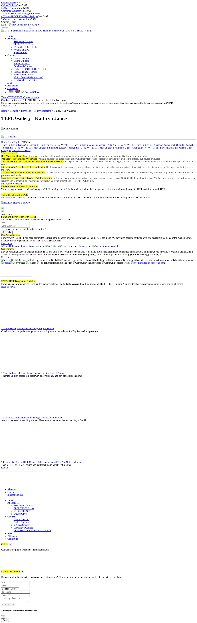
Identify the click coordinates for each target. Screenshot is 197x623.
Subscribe (6, 232)
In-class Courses (15, 495)
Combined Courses (10, 11)
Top (15, 142)
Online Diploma (9, 5)
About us (11, 489)
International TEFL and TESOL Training (71, 30)
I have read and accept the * (25, 229)
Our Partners (7, 249)
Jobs (9, 83)
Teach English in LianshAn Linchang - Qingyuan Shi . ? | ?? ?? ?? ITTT (36, 145)
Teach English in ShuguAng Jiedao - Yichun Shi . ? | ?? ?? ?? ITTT (65, 147)
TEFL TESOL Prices (24, 44)
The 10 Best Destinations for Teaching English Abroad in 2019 (31, 417)
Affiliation (12, 536)
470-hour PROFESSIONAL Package (19, 16)
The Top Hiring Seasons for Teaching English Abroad (27, 328)
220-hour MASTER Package (15, 13)
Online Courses (8, 2)
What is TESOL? (22, 49)
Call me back (8, 604)
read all (4, 467)
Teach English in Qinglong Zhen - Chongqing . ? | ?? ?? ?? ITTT (129, 147)
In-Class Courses (9, 8)
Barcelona (26, 111)
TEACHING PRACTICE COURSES (32, 530)
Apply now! (7, 214)
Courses (11, 55)
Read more (6, 243)
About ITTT (13, 38)
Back (10, 142)
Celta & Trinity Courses (25, 72)
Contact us (12, 88)
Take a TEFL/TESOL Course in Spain (20, 97)
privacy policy (37, 229)
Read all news (8, 286)
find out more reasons (11, 183)
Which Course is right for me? (28, 77)
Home (10, 36)
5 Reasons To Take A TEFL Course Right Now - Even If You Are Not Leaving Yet (41, 462)
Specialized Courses (23, 74)
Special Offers (20, 52)
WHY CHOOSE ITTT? (25, 47)
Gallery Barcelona (42, 111)
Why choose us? (9, 153)
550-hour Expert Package (13, 19)
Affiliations (12, 85)
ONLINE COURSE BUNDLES (30, 69)
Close (5, 620)
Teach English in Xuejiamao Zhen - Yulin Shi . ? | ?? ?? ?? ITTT (103, 145)
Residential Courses (23, 41)
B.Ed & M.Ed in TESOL (26, 80)
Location (14, 111)
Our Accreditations (10, 235)
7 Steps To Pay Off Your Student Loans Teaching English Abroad (33, 373)
